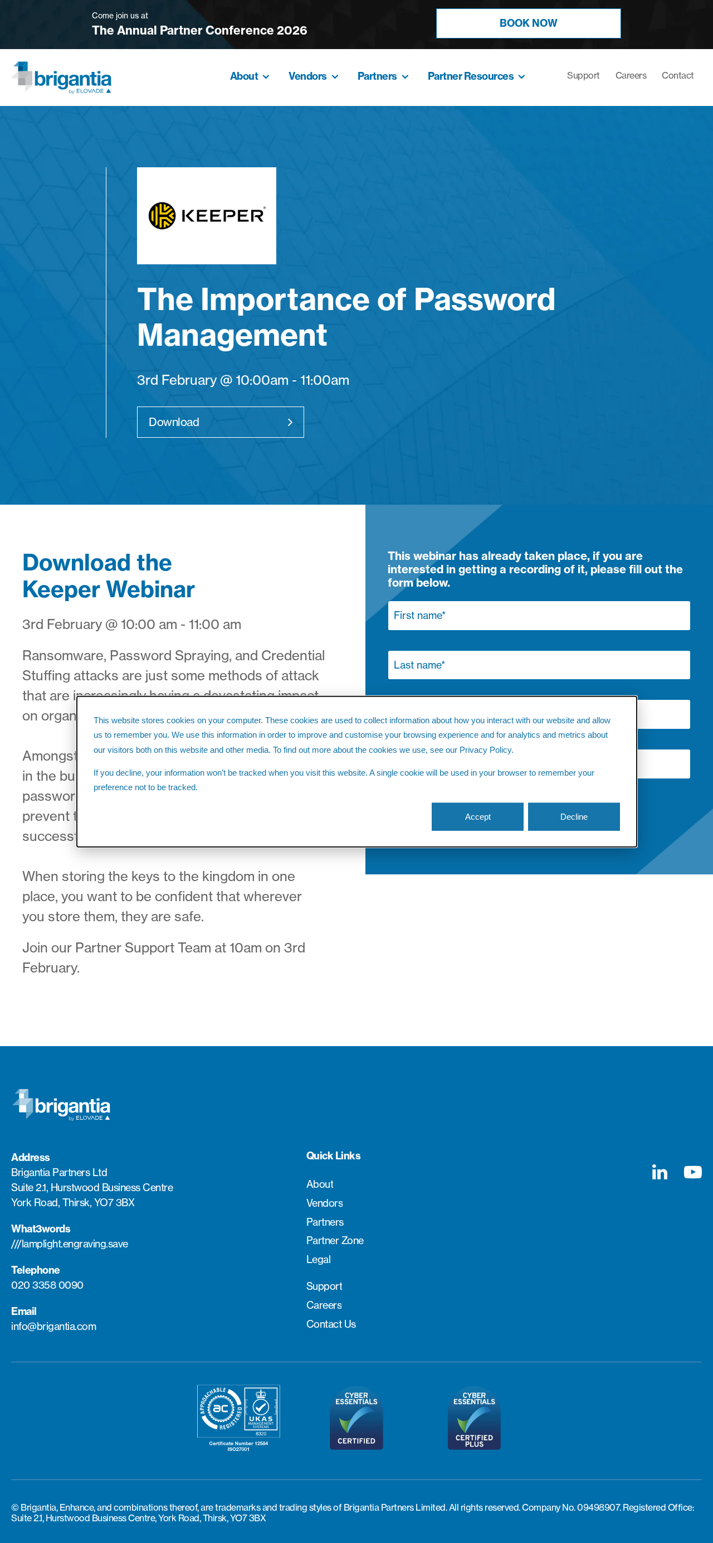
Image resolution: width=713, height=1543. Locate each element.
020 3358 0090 (47, 1285)
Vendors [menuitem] (308, 76)
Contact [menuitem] (678, 75)
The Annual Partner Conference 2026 (199, 30)
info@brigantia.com (53, 1326)
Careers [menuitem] (631, 75)
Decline (574, 816)
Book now (529, 23)
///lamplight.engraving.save (69, 1243)
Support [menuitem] (583, 75)
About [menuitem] (244, 76)
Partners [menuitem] (377, 76)
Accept (478, 816)
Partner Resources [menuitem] (471, 76)
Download (174, 422)
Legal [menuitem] (318, 1260)
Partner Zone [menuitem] (335, 1241)
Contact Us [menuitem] (331, 1324)
